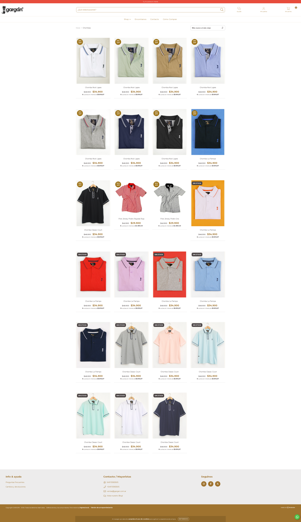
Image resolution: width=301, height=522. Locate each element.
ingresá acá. (84, 507)
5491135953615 (112, 482)
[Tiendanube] (288, 508)
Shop (126, 19)
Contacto (154, 19)
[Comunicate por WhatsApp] (297, 517)
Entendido (183, 519)
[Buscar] (222, 9)
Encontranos (140, 19)
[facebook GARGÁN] (7, 2)
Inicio (78, 28)
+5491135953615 (113, 487)
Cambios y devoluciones (16, 487)
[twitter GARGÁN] (10, 2)
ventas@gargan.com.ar (116, 491)
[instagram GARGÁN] (3, 2)
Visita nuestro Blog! (115, 496)
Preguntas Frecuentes (15, 482)
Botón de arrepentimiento (102, 507)
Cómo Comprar (170, 19)
